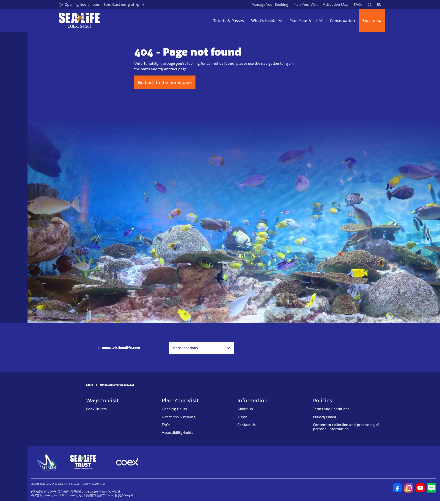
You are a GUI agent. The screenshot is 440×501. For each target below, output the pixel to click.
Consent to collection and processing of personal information (346, 427)
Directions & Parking (178, 417)
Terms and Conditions (331, 409)
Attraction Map (336, 4)
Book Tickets (96, 409)
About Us (245, 409)
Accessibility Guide (177, 432)
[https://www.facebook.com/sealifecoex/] (397, 488)
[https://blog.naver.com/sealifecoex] (431, 488)
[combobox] (201, 348)
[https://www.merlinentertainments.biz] (47, 462)
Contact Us (246, 425)
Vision (242, 417)
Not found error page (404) (117, 384)
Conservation (342, 20)
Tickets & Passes (228, 20)
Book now (371, 20)
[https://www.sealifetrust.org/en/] (83, 462)
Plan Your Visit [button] (303, 20)
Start (89, 384)
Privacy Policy (324, 417)
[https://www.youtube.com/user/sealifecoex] (420, 488)
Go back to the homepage (165, 82)
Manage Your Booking (270, 4)
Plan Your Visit (306, 4)
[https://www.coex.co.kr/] (127, 462)
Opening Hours (174, 409)
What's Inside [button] (264, 20)
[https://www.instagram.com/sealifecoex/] (408, 488)
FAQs (358, 4)
